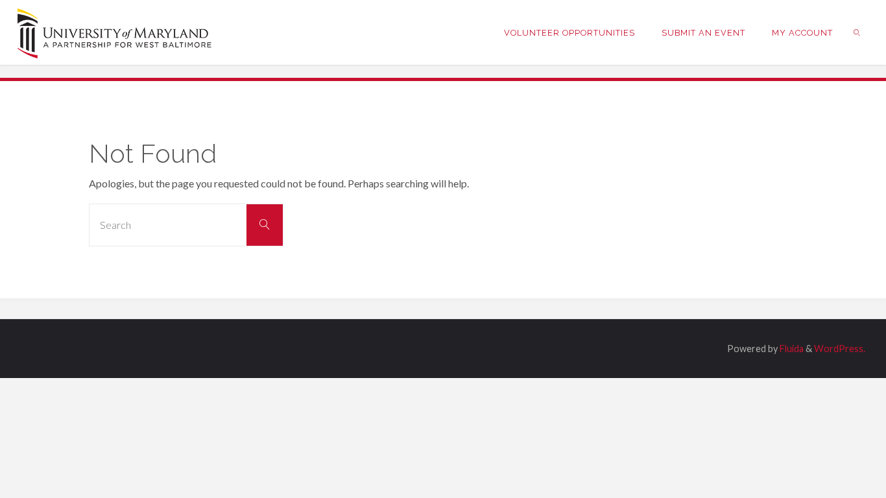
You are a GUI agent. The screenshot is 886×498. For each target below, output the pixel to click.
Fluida (791, 348)
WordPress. (839, 348)
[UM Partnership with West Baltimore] (115, 32)
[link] (857, 32)
